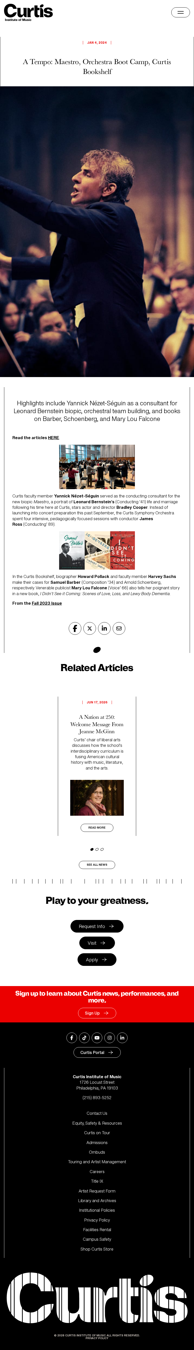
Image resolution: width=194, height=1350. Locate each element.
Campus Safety (97, 1239)
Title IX (97, 1181)
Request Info (92, 926)
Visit (92, 943)
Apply (92, 959)
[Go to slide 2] (97, 849)
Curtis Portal (92, 1052)
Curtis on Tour (97, 1132)
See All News (97, 865)
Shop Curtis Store (97, 1249)
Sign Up (92, 1013)
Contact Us (97, 1113)
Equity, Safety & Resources (97, 1123)
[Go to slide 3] (102, 849)
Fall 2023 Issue (47, 603)
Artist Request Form (97, 1191)
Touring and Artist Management (97, 1161)
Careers (97, 1171)
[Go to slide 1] (91, 849)
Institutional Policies (97, 1210)
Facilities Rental (97, 1229)
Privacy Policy (97, 1220)
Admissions (97, 1142)
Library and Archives (97, 1200)
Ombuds (97, 1152)
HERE (53, 438)
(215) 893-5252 (97, 1097)
